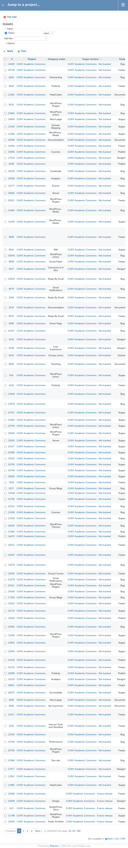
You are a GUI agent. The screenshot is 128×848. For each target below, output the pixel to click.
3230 (11, 725)
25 (69, 831)
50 (73, 831)
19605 (11, 476)
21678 (11, 579)
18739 (11, 70)
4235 (11, 339)
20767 (11, 412)
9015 (11, 355)
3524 (11, 307)
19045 (11, 573)
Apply (10, 51)
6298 (11, 348)
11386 (11, 134)
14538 (11, 493)
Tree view (12, 17)
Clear (23, 51)
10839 (11, 119)
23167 (11, 330)
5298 (11, 163)
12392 (11, 94)
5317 (11, 488)
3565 (11, 706)
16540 (11, 525)
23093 (11, 440)
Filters (10, 29)
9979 (11, 288)
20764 (11, 470)
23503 (11, 279)
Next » (38, 831)
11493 (11, 126)
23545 (11, 433)
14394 (11, 145)
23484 (11, 113)
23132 (11, 667)
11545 (11, 635)
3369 (11, 297)
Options (11, 43)
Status (11, 33)
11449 (11, 221)
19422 (11, 555)
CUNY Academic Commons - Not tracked (89, 64)
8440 (11, 77)
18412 (11, 545)
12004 (11, 651)
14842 (11, 642)
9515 (11, 104)
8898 (11, 261)
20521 (11, 200)
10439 (11, 801)
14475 (11, 536)
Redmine (54, 846)
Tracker (123, 59)
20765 (11, 750)
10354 (11, 821)
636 (11, 375)
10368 (11, 793)
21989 (11, 531)
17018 (11, 157)
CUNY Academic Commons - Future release (89, 793)
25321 (11, 585)
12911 (11, 776)
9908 (11, 237)
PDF (123, 839)
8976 (11, 316)
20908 (11, 140)
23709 (11, 425)
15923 (11, 603)
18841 (11, 685)
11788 (11, 815)
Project (32, 59)
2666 (11, 700)
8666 (11, 364)
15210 (11, 679)
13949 (11, 394)
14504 (11, 618)
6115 (11, 385)
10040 (11, 255)
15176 (11, 610)
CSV (117, 839)
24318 (11, 660)
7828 (11, 482)
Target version (90, 59)
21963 (11, 420)
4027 (11, 269)
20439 (11, 591)
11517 (11, 714)
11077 (11, 185)
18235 (11, 171)
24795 (11, 464)
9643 (11, 86)
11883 (11, 785)
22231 (11, 506)
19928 (11, 178)
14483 (11, 210)
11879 (11, 565)
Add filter (8, 38)
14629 (11, 64)
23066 (11, 151)
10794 (11, 741)
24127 (11, 446)
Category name (56, 59)
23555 (11, 193)
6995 (11, 323)
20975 (11, 692)
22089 (11, 452)
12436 (11, 734)
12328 (11, 518)
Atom (110, 839)
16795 (11, 499)
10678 (11, 404)
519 (11, 808)
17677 (11, 769)
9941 (11, 249)
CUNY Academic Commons (31, 64)
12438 (11, 512)
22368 (11, 760)
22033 (11, 458)
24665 (11, 626)
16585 (11, 673)
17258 (11, 597)
